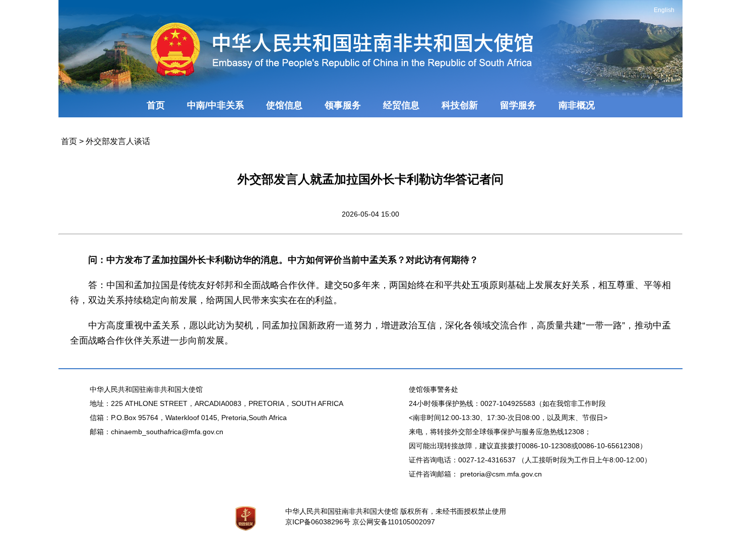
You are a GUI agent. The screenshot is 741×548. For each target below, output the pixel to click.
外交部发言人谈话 (118, 141)
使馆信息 (284, 105)
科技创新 (460, 105)
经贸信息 (401, 105)
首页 (156, 105)
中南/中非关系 (215, 105)
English (664, 10)
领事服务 (343, 105)
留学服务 (518, 105)
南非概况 (577, 105)
